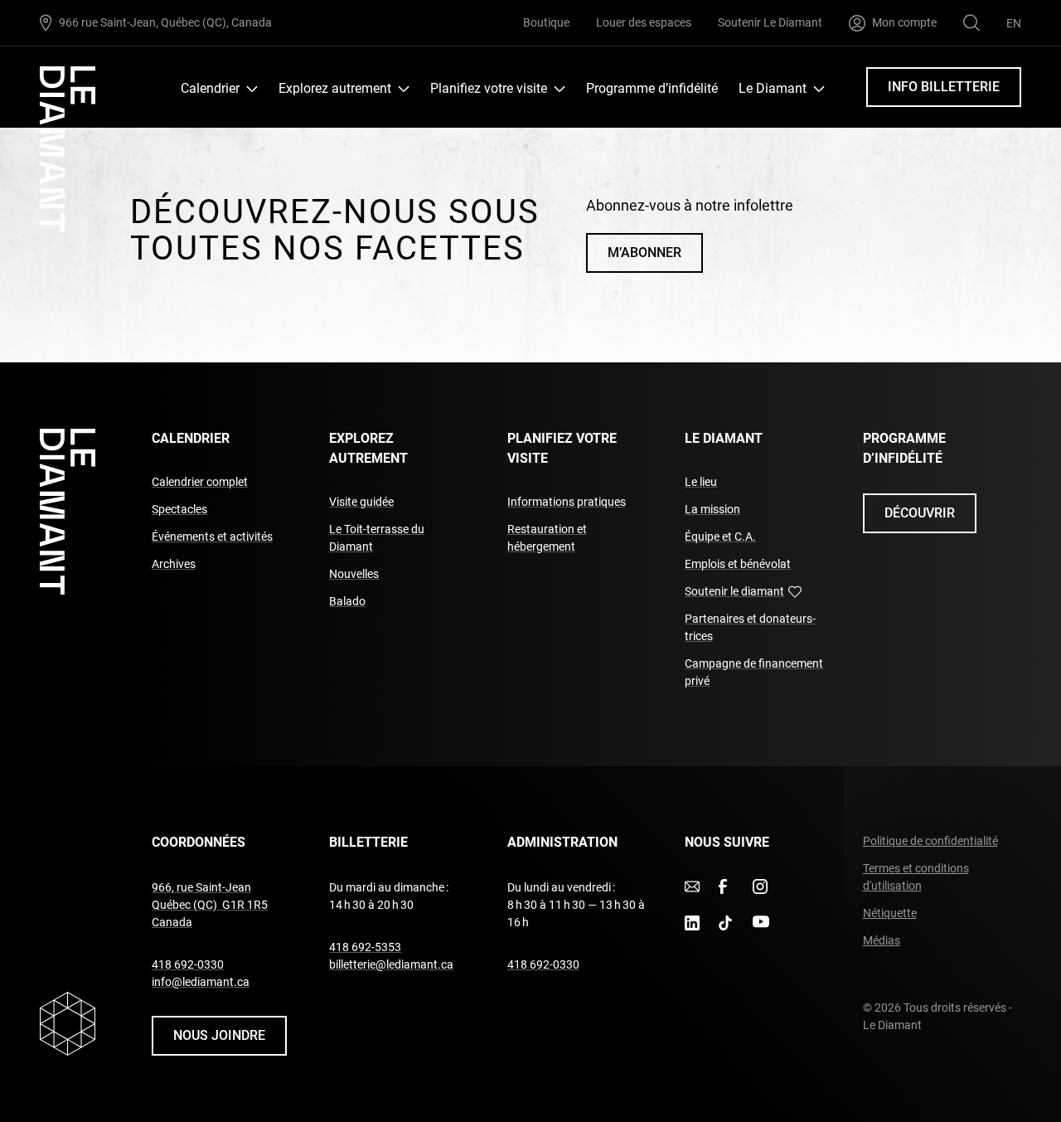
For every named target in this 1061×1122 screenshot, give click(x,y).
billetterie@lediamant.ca (391, 964)
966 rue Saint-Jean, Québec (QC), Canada (165, 22)
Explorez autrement (335, 88)
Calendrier (210, 88)
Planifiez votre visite (488, 88)
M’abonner (644, 252)
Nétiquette (890, 913)
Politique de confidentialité (930, 841)
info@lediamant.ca (201, 981)
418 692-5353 (365, 947)
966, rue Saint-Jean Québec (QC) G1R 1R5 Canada (210, 905)
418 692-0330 (188, 964)
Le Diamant (773, 88)
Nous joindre (219, 1035)
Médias (881, 940)
